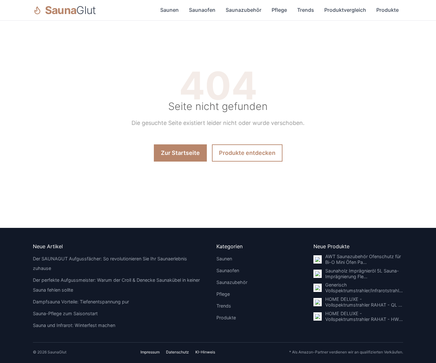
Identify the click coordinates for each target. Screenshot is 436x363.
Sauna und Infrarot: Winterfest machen (74, 325)
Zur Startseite (180, 152)
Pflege (279, 10)
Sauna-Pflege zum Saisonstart (65, 313)
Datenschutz (177, 352)
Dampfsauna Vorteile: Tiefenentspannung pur (81, 301)
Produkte (387, 10)
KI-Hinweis (205, 352)
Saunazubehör (243, 10)
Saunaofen (202, 10)
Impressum (150, 352)
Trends (305, 10)
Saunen (169, 10)
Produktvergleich (345, 10)
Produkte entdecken (247, 152)
